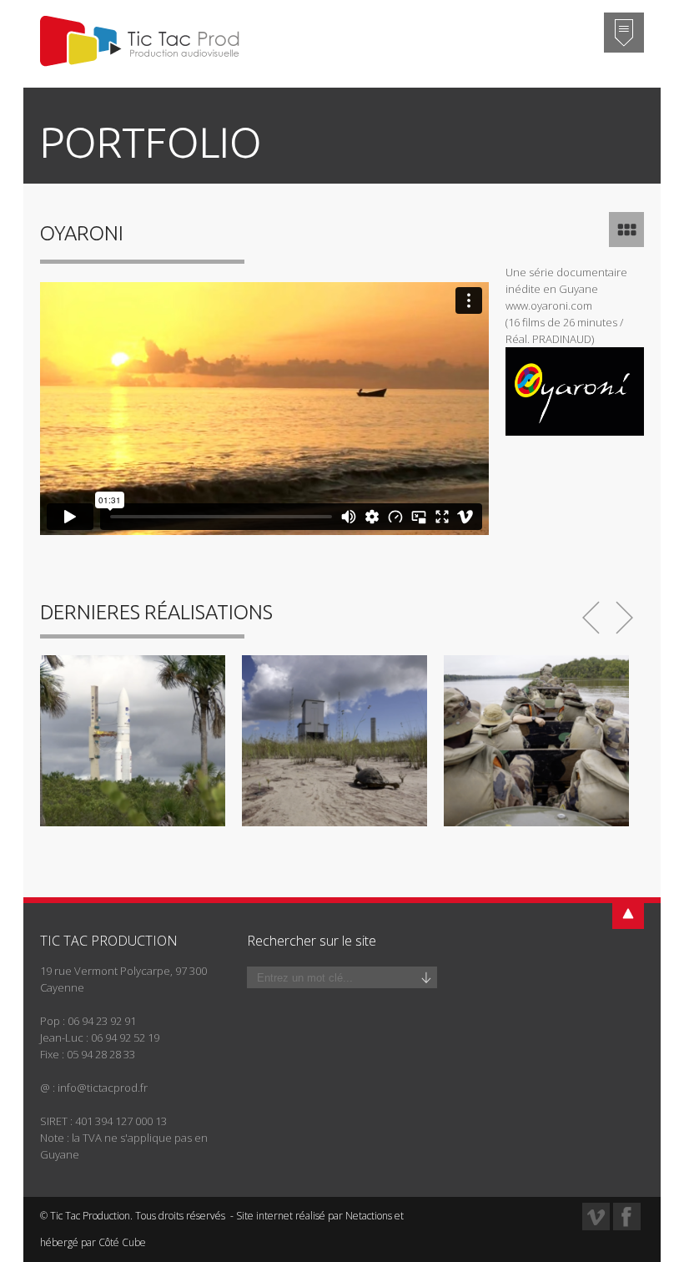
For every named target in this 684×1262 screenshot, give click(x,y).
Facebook (627, 1216)
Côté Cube (122, 1242)
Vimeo (596, 1216)
